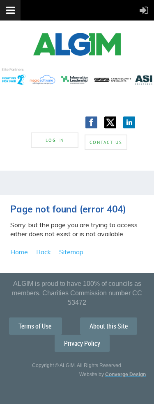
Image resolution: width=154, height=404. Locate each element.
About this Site (109, 326)
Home (19, 252)
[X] (110, 122)
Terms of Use (35, 326)
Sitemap (71, 252)
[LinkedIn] (129, 122)
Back (43, 252)
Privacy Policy (82, 343)
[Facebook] (91, 122)
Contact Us (106, 142)
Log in (55, 140)
